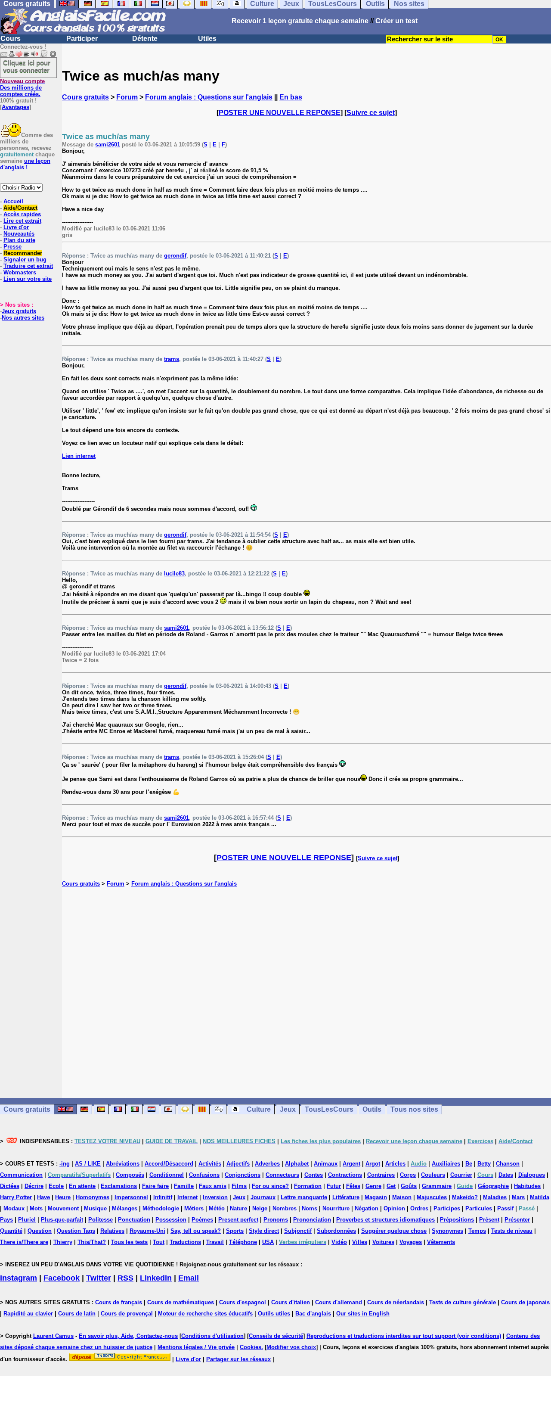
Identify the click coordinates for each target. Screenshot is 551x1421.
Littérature (345, 1197)
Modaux (14, 1208)
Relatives (112, 1231)
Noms (309, 1208)
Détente (145, 38)
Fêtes (353, 1186)
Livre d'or (16, 227)
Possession (170, 1219)
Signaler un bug (24, 259)
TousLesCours (329, 1109)
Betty (484, 1163)
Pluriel (27, 1219)
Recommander (22, 253)
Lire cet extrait (22, 221)
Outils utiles (274, 1313)
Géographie (493, 1186)
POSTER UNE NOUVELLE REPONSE (280, 112)
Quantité (11, 1231)
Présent (489, 1219)
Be (468, 1163)
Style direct (264, 1231)
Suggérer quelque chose (394, 1231)
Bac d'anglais (313, 1313)
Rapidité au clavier (28, 1313)
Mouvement (63, 1208)
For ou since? (270, 1186)
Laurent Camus (53, 1336)
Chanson (508, 1163)
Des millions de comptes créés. (22, 87)
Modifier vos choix (291, 1347)
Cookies (250, 1347)
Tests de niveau (511, 1231)
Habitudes (527, 1186)
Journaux (263, 1197)
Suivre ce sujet (371, 112)
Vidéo (339, 1242)
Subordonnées (336, 1231)
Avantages (15, 107)
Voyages (410, 1242)
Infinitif (162, 1197)
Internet (187, 1197)
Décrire (34, 1186)
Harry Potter (16, 1197)
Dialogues (531, 1175)
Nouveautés (18, 233)
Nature (238, 1208)
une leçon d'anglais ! (25, 164)
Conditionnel (166, 1175)
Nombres (284, 1208)
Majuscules (432, 1197)
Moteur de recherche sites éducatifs (205, 1313)
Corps (408, 1175)
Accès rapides (22, 214)
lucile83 (174, 573)
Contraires (381, 1175)
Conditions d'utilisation (212, 1336)
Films (239, 1186)
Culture (259, 1109)
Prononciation (312, 1219)
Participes (446, 1208)
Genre (373, 1186)
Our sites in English (363, 1313)
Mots (36, 1208)
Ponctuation (134, 1219)
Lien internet (79, 456)
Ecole (56, 1186)
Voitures (383, 1242)
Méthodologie (160, 1208)
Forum (127, 97)
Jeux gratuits (19, 311)
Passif (505, 1208)
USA (268, 1242)
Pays (6, 1219)
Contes (313, 1175)
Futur (334, 1186)
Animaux (325, 1163)
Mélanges (124, 1208)
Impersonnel (131, 1197)
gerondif (175, 255)
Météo (217, 1208)
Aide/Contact (20, 208)
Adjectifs (238, 1163)
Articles (395, 1163)
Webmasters (19, 272)
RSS (125, 1278)
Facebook (61, 1278)
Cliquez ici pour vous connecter (26, 66)
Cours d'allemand (338, 1302)
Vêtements (441, 1242)
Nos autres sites (23, 317)
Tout (158, 1242)
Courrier (461, 1175)
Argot (372, 1163)
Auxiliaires (446, 1163)
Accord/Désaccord (169, 1163)
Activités (209, 1163)
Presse (12, 246)
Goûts (409, 1186)
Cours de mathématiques (180, 1302)
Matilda (539, 1197)
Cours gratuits (85, 97)
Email (188, 1278)
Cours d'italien (290, 1302)
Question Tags (76, 1231)
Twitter (98, 1278)
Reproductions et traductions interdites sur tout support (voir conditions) (403, 1336)
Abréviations (122, 1163)
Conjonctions (242, 1175)
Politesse (100, 1219)
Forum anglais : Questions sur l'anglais (208, 97)
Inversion (215, 1197)
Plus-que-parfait (62, 1219)
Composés (130, 1175)
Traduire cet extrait (28, 266)
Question (40, 1231)
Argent (351, 1163)
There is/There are (24, 1242)
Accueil (13, 201)
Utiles (207, 38)
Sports (235, 1231)
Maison (402, 1197)
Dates (505, 1175)
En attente (82, 1186)
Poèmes (202, 1219)
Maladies (495, 1197)
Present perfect (238, 1219)
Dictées (9, 1186)
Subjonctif (298, 1231)
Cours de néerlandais (395, 1302)
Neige (259, 1208)
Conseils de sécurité (276, 1336)
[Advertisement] (306, 992)
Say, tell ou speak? (195, 1231)
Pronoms (275, 1219)
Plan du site (19, 240)
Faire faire (155, 1186)
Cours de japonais (525, 1302)
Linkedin (156, 1278)
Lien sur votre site (27, 279)
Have (43, 1197)
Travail (215, 1242)
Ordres (419, 1208)
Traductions (185, 1242)
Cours (10, 38)
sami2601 (107, 144)
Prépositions (457, 1219)
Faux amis (212, 1186)
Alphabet (297, 1163)
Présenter (517, 1219)
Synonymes (447, 1231)
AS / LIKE (88, 1163)
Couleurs (433, 1175)
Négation (366, 1208)
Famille (184, 1186)
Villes (359, 1242)
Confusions (204, 1175)
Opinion (394, 1208)
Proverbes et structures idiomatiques (385, 1219)
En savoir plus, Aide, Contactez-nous (128, 1336)
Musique (95, 1208)
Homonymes (92, 1197)
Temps (477, 1231)
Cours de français (118, 1302)
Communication (21, 1175)
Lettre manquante (304, 1197)
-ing (64, 1163)
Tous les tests (129, 1242)
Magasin (376, 1197)
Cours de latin (77, 1313)
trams (171, 359)
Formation (308, 1186)
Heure (63, 1197)
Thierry (62, 1242)
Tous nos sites (414, 1109)
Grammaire (437, 1186)
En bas (290, 97)
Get (391, 1186)
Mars (518, 1197)
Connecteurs (282, 1175)
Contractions (345, 1175)
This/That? (91, 1242)
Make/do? (465, 1197)
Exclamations (119, 1186)
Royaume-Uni (147, 1231)
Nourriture (336, 1208)
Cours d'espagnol (242, 1302)
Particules (478, 1208)
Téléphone (243, 1242)
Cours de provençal (127, 1313)
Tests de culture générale (462, 1302)
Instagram (18, 1278)
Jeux (288, 1109)
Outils (371, 1109)
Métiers (194, 1208)
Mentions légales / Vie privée (196, 1347)
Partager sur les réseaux (238, 1359)
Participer (82, 38)
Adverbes (267, 1163)
